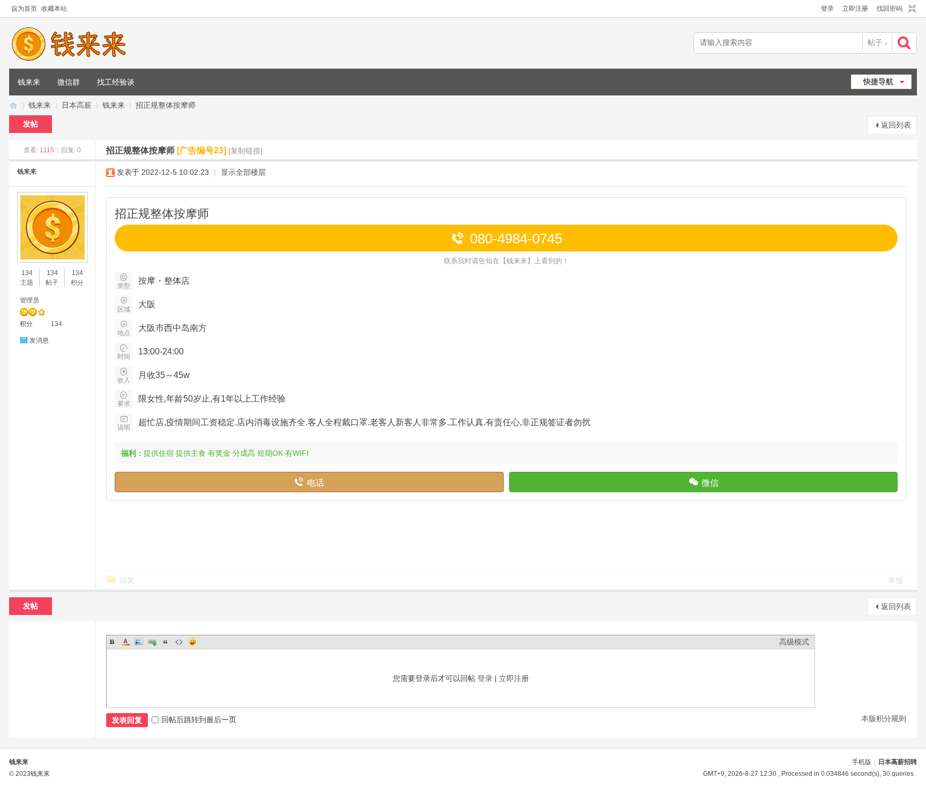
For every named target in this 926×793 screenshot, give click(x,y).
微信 (703, 481)
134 (27, 273)
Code (179, 641)
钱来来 (29, 82)
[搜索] (905, 42)
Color (125, 641)
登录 (827, 8)
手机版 (861, 762)
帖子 (875, 42)
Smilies (192, 641)
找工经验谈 (116, 82)
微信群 (68, 82)
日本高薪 (77, 105)
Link (152, 641)
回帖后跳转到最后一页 (198, 719)
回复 (127, 580)
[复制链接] (245, 150)
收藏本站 (54, 8)
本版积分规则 (883, 718)
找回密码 (889, 8)
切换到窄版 (911, 9)
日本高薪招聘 (13, 105)
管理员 (29, 300)
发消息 (39, 340)
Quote (165, 641)
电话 (309, 481)
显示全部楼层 (243, 172)
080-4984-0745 (506, 239)
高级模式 (794, 642)
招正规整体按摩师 (166, 105)
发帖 (30, 124)
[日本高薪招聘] (68, 44)
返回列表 (896, 125)
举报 (895, 580)
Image (138, 641)
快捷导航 (878, 81)
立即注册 (855, 8)
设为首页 (24, 8)
